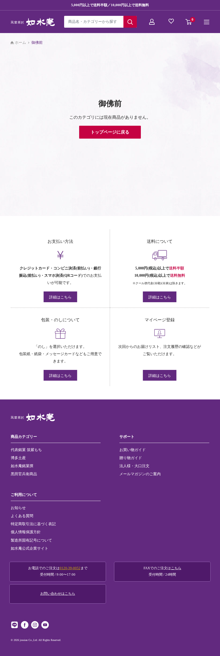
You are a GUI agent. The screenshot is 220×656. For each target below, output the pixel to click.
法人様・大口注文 (134, 466)
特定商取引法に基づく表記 (33, 524)
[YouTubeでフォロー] (45, 625)
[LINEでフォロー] (14, 625)
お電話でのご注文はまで (57, 571)
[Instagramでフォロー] (35, 625)
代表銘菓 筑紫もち (26, 450)
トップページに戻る (110, 132)
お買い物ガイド (132, 450)
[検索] (130, 22)
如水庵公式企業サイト (29, 548)
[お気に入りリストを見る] (171, 22)
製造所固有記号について (31, 540)
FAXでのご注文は (162, 571)
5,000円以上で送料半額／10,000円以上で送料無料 (110, 5)
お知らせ (18, 508)
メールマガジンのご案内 (140, 474)
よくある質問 (22, 516)
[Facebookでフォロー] (24, 625)
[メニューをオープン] (206, 22)
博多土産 (18, 458)
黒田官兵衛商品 (24, 474)
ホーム (20, 43)
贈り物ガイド (130, 458)
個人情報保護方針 (26, 532)
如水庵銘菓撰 (22, 466)
